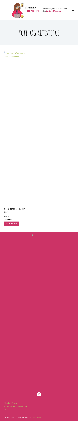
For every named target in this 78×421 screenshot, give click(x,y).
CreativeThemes (36, 417)
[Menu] (73, 10)
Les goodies (8, 219)
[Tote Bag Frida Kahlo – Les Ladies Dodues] (14, 128)
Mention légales (10, 403)
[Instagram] (39, 394)
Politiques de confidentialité (15, 406)
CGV (6, 410)
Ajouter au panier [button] (11, 223)
